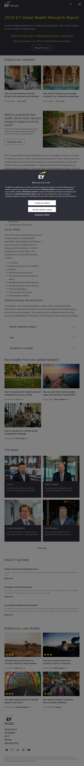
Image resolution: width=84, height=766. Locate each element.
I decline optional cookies (42, 209)
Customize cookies (42, 215)
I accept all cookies (42, 203)
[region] (42, 195)
